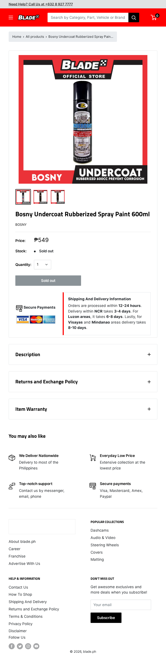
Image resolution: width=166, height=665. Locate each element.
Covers (97, 552)
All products (35, 37)
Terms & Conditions (26, 616)
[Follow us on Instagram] (28, 646)
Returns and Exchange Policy (34, 609)
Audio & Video (103, 537)
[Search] (133, 17)
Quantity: (23, 264)
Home (16, 37)
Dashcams (100, 530)
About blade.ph (22, 541)
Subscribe (106, 618)
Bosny (21, 225)
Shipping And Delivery (28, 602)
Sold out (48, 280)
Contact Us (18, 587)
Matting (97, 559)
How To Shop (20, 594)
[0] (153, 17)
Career (14, 549)
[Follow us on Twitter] (20, 646)
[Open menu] (11, 17)
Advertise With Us (24, 563)
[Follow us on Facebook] (12, 646)
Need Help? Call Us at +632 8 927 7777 (41, 4)
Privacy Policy (20, 624)
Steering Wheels (105, 545)
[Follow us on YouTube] (36, 646)
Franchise (17, 556)
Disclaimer (18, 631)
